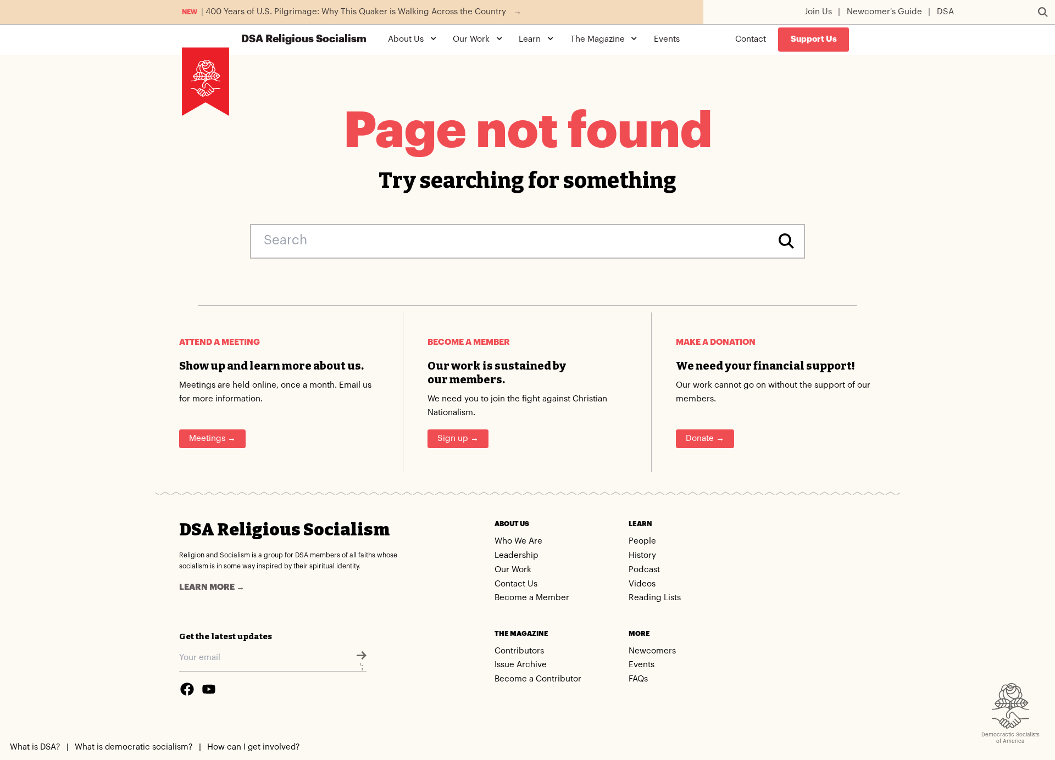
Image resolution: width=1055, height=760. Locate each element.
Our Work (513, 570)
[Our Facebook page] (187, 689)
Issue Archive (521, 665)
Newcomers (652, 651)
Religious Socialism (304, 39)
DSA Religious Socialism (284, 529)
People (642, 541)
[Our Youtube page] (208, 689)
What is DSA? (35, 747)
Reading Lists (655, 598)
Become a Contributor (538, 679)
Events (667, 39)
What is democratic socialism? (133, 747)
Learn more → (212, 587)
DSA (945, 12)
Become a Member (532, 598)
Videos (642, 584)
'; (361, 667)
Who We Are (518, 541)
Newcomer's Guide (884, 12)
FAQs (638, 679)
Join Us (818, 12)
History (642, 555)
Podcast (644, 570)
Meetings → (212, 438)
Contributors (519, 651)
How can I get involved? (253, 747)
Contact (750, 39)
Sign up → (458, 438)
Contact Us (516, 584)
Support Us (814, 39)
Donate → (705, 438)
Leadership (516, 555)
